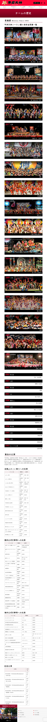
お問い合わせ (37, 2)
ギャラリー (41, 7)
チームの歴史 (22, 7)
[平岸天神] (11, 2)
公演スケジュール (31, 7)
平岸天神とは (13, 7)
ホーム (4, 7)
